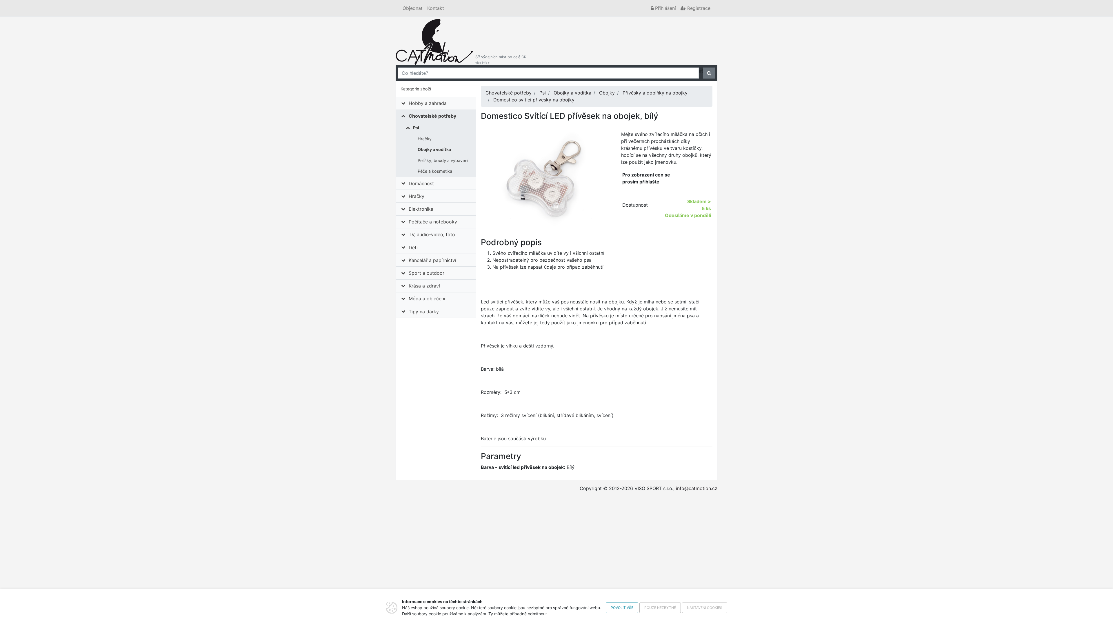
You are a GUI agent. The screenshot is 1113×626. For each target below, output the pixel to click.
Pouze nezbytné (660, 607)
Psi (416, 127)
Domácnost (421, 183)
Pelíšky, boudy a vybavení (443, 160)
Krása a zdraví (424, 286)
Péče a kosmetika (435, 171)
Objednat (413, 8)
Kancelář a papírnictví (432, 260)
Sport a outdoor (426, 273)
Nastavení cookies (704, 607)
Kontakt (435, 8)
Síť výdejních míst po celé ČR (500, 59)
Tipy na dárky (424, 311)
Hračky (425, 138)
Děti (413, 247)
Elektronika (421, 209)
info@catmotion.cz (696, 488)
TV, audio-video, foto (432, 234)
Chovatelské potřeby (432, 116)
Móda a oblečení (427, 298)
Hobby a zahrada (428, 103)
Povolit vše (622, 607)
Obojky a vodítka (434, 149)
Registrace (698, 8)
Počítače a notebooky (433, 222)
